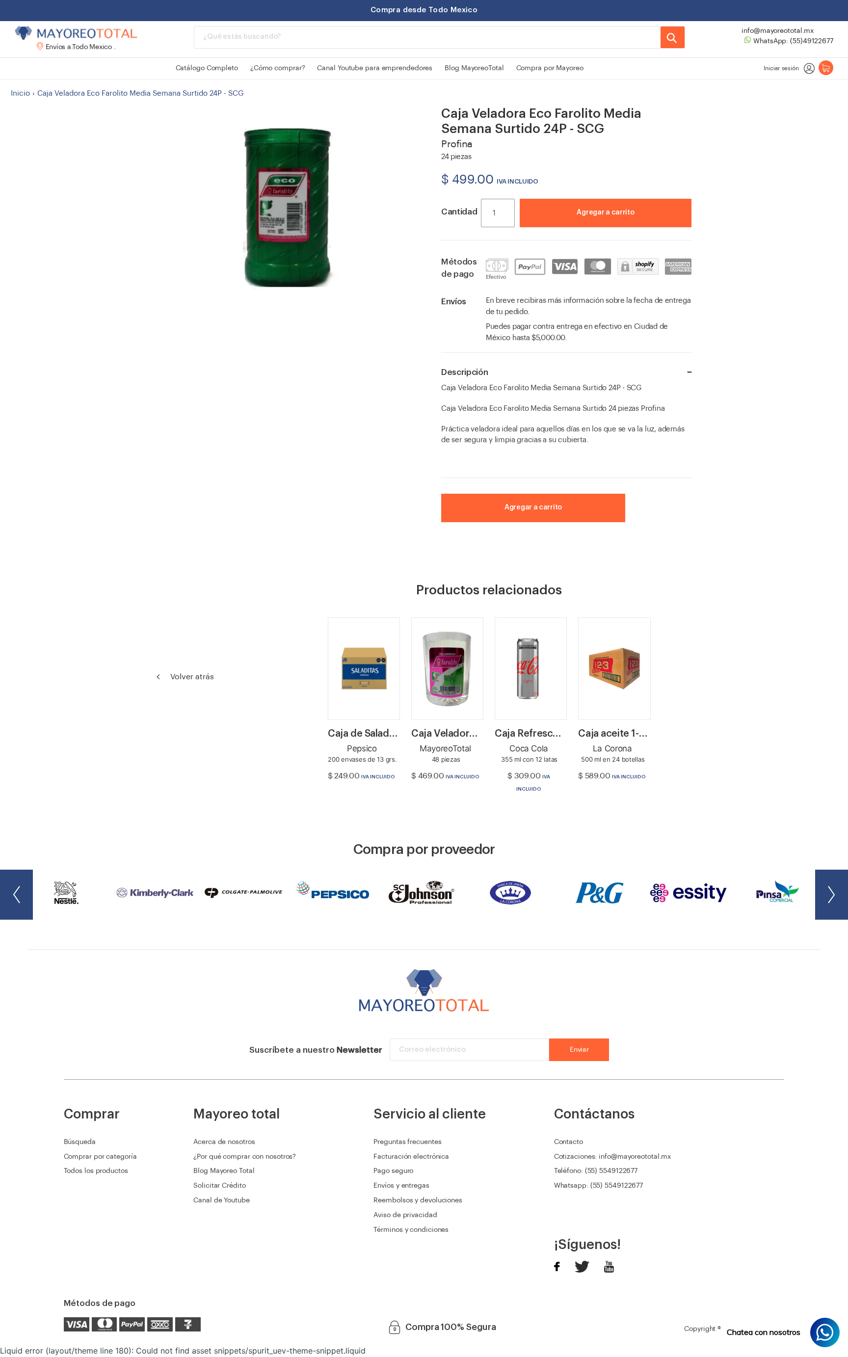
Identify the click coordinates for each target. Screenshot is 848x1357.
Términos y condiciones (411, 1229)
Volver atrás (191, 677)
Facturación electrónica (411, 1156)
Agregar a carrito (605, 212)
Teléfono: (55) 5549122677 (596, 1171)
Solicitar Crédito (219, 1185)
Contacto (568, 1142)
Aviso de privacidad (405, 1215)
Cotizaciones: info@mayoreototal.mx (612, 1156)
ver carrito (650, 227)
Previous (16, 895)
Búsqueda (80, 1142)
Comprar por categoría (100, 1156)
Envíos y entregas (401, 1185)
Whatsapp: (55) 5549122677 (598, 1185)
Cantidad (459, 212)
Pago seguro (393, 1171)
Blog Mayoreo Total (223, 1171)
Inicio (20, 93)
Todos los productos (96, 1171)
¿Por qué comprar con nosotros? (244, 1156)
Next (831, 895)
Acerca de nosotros (224, 1142)
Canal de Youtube (221, 1200)
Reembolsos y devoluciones (417, 1200)
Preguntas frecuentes (407, 1142)
